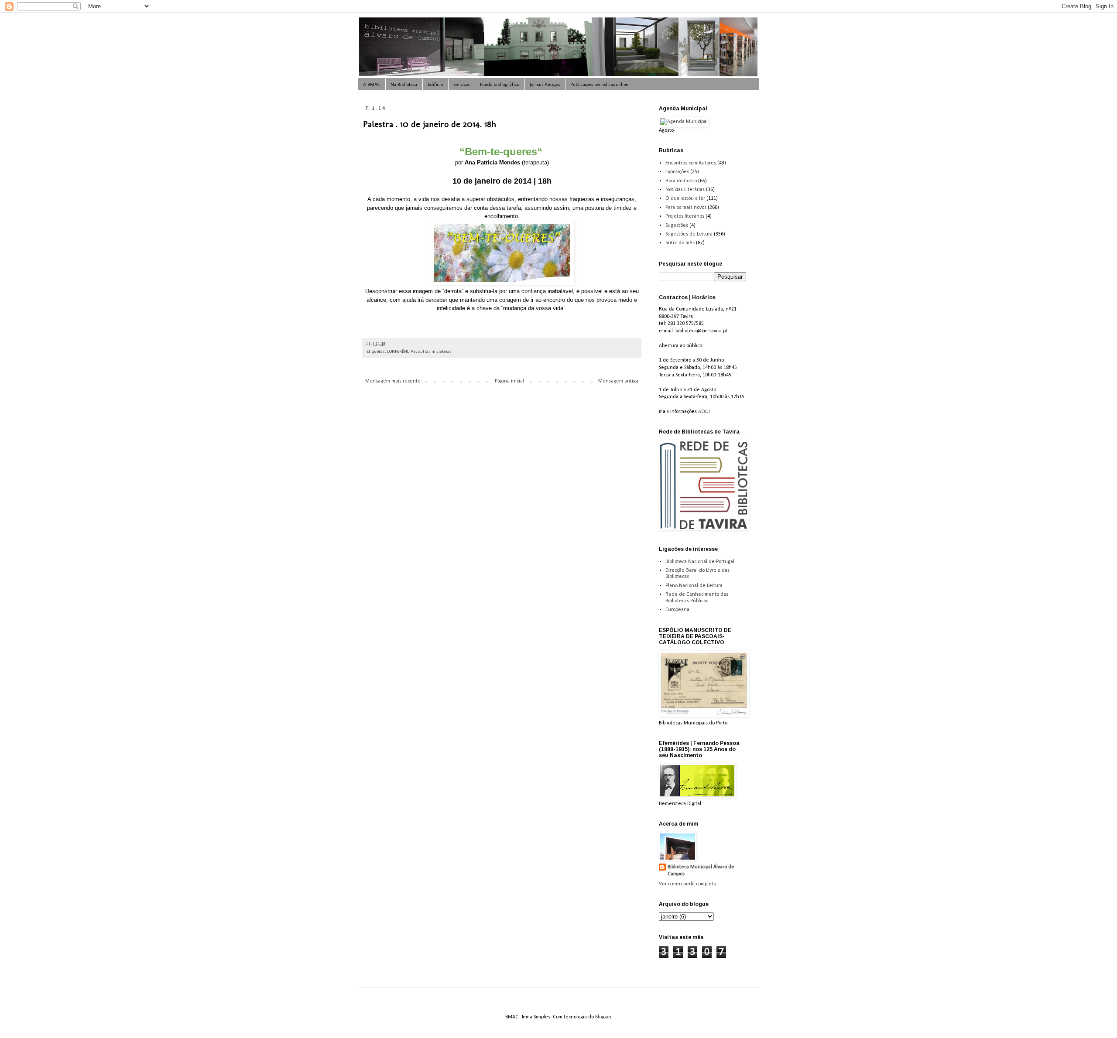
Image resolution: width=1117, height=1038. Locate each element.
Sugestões (676, 225)
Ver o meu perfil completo (687, 884)
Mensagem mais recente (393, 381)
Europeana (677, 609)
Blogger (603, 1017)
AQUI (704, 411)
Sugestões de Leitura (689, 234)
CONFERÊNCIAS (401, 351)
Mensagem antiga (618, 381)
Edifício (435, 84)
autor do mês (680, 243)
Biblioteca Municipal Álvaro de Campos (701, 870)
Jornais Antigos (545, 84)
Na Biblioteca (404, 84)
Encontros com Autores (690, 163)
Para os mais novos (685, 207)
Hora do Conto (681, 181)
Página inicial (509, 381)
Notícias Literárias (685, 189)
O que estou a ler (685, 198)
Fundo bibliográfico (499, 84)
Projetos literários (684, 216)
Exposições (677, 171)
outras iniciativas (435, 351)
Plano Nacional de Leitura (694, 585)
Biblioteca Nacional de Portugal (699, 561)
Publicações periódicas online (599, 84)
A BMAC (371, 84)
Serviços (461, 84)
